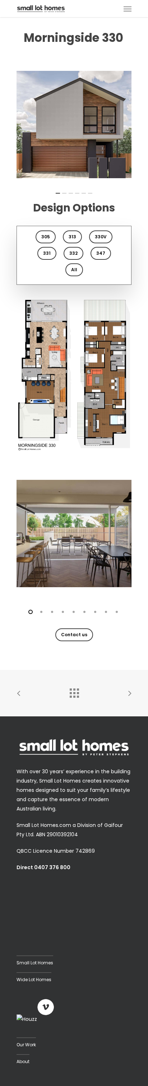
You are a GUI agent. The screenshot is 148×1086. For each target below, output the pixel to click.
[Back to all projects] (74, 691)
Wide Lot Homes (34, 980)
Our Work (26, 1045)
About (23, 1061)
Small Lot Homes (35, 963)
